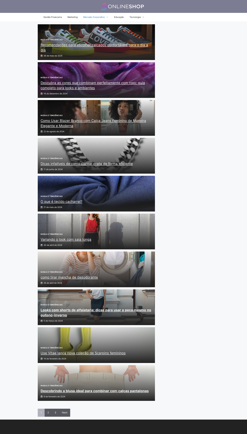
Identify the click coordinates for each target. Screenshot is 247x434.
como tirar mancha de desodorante (69, 277)
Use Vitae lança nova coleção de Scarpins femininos (83, 353)
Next (64, 412)
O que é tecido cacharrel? (61, 201)
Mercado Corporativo (94, 17)
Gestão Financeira (52, 17)
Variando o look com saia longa (66, 239)
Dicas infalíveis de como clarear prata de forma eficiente (87, 164)
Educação (119, 17)
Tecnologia (135, 17)
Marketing (72, 17)
